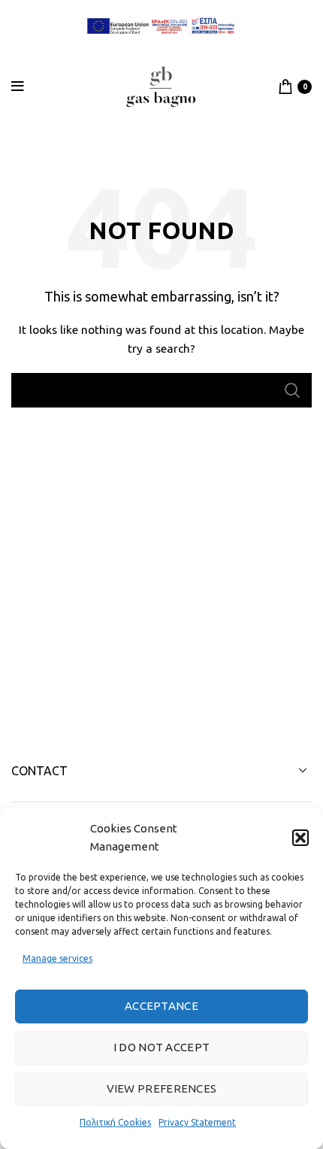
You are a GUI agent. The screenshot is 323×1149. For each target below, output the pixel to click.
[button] (300, 837)
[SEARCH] (291, 390)
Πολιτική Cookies (115, 1122)
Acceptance (161, 1005)
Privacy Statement (197, 1122)
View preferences (162, 1088)
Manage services (57, 958)
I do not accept (161, 1047)
